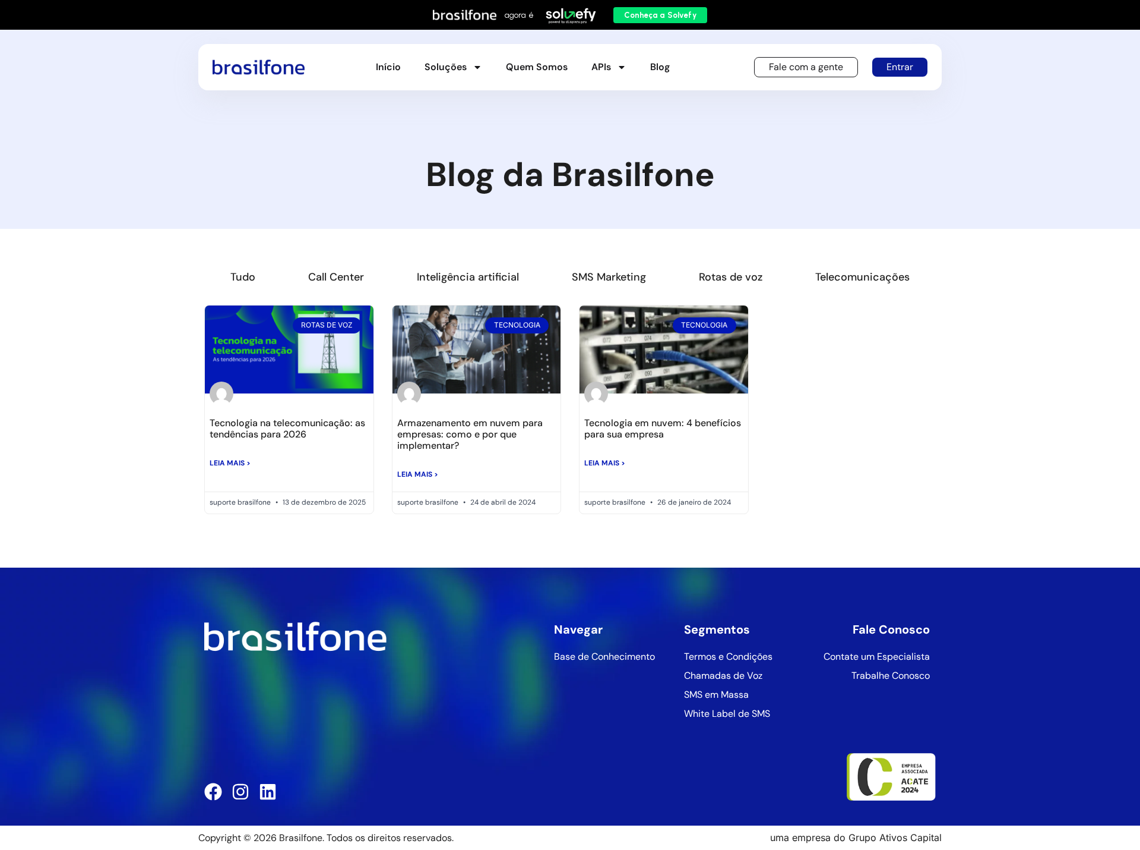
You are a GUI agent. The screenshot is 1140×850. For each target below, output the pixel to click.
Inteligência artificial (468, 277)
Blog (660, 67)
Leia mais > (230, 463)
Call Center (336, 277)
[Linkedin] (268, 792)
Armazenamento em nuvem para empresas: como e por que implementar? (470, 434)
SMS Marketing (609, 277)
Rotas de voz (730, 277)
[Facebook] (213, 792)
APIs (601, 67)
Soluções (446, 67)
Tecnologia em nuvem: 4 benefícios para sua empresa (662, 428)
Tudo (242, 277)
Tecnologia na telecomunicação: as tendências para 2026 (287, 428)
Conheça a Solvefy (660, 15)
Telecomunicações (862, 277)
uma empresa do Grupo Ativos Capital (856, 837)
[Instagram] (240, 792)
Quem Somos (537, 67)
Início (388, 67)
